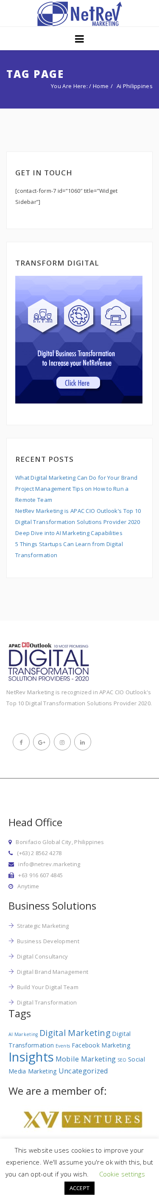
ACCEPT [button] (80, 1188)
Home (101, 86)
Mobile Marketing (86, 1059)
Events (63, 1046)
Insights (31, 1056)
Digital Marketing (75, 1033)
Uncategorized (84, 1071)
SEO (122, 1060)
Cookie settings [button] (122, 1174)
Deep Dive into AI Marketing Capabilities (69, 533)
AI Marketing (23, 1034)
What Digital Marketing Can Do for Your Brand (76, 477)
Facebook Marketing (101, 1045)
